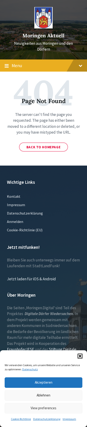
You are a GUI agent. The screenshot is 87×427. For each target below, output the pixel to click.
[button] (80, 356)
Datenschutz (30, 369)
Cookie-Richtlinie (21, 419)
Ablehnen (43, 395)
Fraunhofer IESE (20, 349)
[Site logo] (43, 27)
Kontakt (13, 196)
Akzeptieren (43, 382)
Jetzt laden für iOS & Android (31, 278)
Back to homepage (43, 147)
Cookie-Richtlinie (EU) (24, 230)
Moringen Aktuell (43, 35)
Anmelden (15, 221)
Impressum (69, 419)
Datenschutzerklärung (46, 419)
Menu (17, 65)
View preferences (43, 408)
